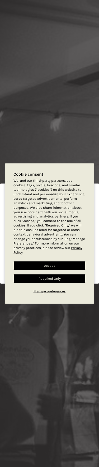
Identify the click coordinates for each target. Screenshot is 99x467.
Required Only (50, 279)
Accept (49, 266)
